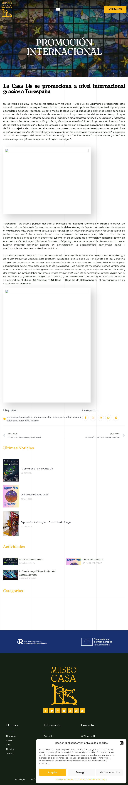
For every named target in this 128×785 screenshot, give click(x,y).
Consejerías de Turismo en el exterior (33, 128)
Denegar (81, 772)
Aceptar (53, 772)
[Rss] (82, 710)
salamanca (12, 420)
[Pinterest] (76, 710)
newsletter (65, 417)
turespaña (24, 420)
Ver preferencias (110, 772)
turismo (35, 420)
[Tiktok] (70, 710)
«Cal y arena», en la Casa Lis (31, 559)
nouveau (76, 417)
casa (23, 417)
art (18, 417)
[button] (121, 743)
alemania (11, 417)
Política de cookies (64, 779)
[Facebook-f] (45, 710)
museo (55, 417)
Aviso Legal (101, 779)
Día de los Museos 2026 (93, 559)
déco (29, 417)
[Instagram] (57, 710)
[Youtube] (64, 710)
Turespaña (47, 107)
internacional (40, 417)
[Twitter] (51, 710)
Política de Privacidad (85, 779)
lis (49, 417)
